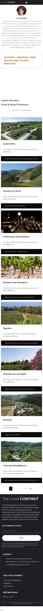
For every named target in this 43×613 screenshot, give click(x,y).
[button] (26, 2)
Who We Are (9, 586)
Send (22, 538)
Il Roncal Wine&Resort (15, 465)
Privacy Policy (28, 603)
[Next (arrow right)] (39, 306)
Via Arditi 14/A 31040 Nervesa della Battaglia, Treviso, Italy (23, 158)
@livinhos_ (36, 45)
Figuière (7, 328)
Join (8, 88)
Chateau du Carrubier (14, 374)
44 (25, 488)
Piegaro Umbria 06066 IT (13, 434)
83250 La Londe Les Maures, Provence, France (20, 389)
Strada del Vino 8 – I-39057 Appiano (16, 251)
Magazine (7, 583)
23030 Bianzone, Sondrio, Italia (15, 206)
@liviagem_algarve (24, 47)
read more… (7, 152)
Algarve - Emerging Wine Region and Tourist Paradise (20, 60)
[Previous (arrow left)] (3, 306)
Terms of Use (19, 603)
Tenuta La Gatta (12, 191)
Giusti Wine (9, 144)
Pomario (7, 420)
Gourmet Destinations (12, 580)
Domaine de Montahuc (15, 282)
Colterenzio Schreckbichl (16, 237)
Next (30, 488)
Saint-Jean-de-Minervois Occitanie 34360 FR (19, 297)
